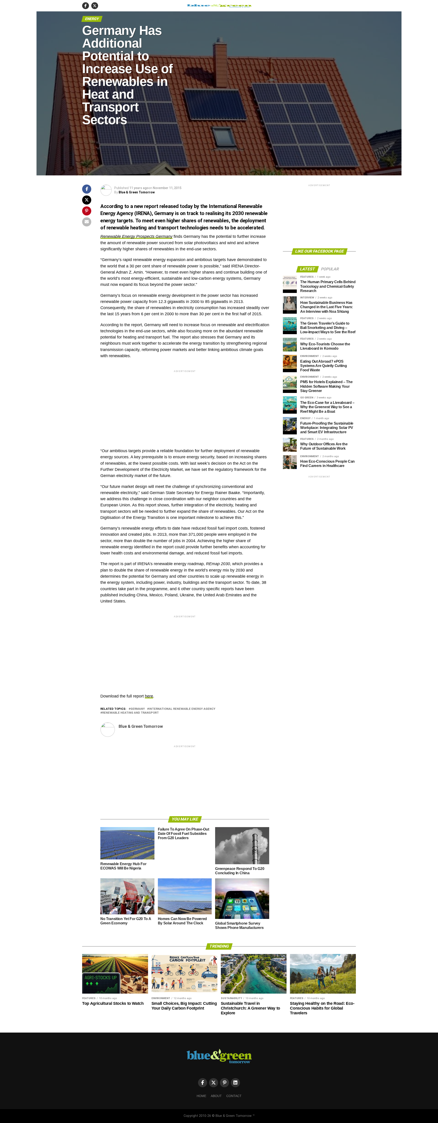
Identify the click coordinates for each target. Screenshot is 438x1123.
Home (201, 1096)
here (149, 696)
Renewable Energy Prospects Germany (136, 236)
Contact (234, 1096)
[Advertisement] (184, 405)
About (216, 1096)
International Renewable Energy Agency (182, 709)
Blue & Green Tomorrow (137, 192)
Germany (137, 709)
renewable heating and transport (130, 712)
